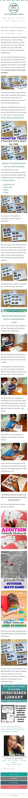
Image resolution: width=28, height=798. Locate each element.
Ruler (6, 192)
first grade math (10, 728)
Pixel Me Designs (14, 795)
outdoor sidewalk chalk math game (12, 117)
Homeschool (14, 774)
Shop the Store (14, 787)
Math (19, 726)
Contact (9, 760)
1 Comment (19, 33)
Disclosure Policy (8, 180)
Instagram (19, 764)
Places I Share (14, 762)
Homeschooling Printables (12, 726)
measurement (9, 731)
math (20, 729)
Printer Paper (8, 187)
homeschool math (5, 729)
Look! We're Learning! (14, 9)
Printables (14, 778)
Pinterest (14, 764)
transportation (15, 731)
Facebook (8, 764)
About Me (4, 760)
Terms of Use (15, 760)
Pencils (6, 189)
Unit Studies (14, 783)
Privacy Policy (23, 760)
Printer (6, 184)
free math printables (18, 728)
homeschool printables (14, 729)
